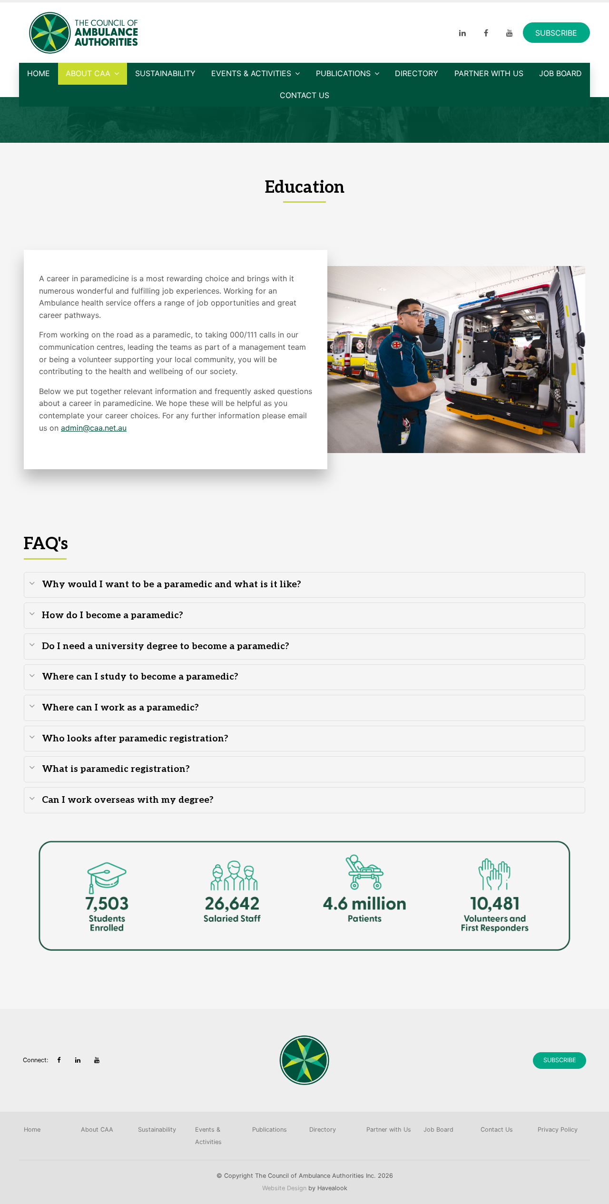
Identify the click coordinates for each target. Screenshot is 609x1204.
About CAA (88, 73)
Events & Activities (251, 73)
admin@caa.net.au (94, 428)
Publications (343, 73)
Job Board (560, 73)
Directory (416, 73)
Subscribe (556, 33)
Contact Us (304, 95)
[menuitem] (47, 1129)
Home (38, 73)
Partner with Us (488, 73)
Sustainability (165, 73)
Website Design (284, 1188)
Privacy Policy (558, 1129)
